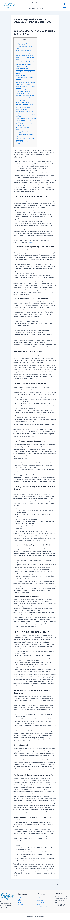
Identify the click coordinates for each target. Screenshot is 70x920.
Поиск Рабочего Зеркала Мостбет (25, 43)
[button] (47, 2)
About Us (31, 2)
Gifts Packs (32, 8)
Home (38, 897)
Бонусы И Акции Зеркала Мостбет (25, 70)
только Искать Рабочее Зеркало (25, 55)
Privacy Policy (40, 904)
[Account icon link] (68, 5)
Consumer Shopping (41, 2)
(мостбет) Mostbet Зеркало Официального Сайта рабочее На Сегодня (25, 46)
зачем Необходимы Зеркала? (24, 68)
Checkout (20, 904)
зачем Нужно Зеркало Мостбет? (25, 84)
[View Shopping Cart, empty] (64, 5)
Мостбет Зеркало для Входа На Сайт (26, 118)
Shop (19, 897)
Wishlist (20, 900)
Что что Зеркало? (21, 75)
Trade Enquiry (53, 2)
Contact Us (40, 8)
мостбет (31, 242)
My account (21, 899)
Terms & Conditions (42, 906)
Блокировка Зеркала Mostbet (24, 93)
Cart (19, 902)
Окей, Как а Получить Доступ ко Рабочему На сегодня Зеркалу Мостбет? (25, 96)
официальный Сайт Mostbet (23, 54)
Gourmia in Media (41, 902)
